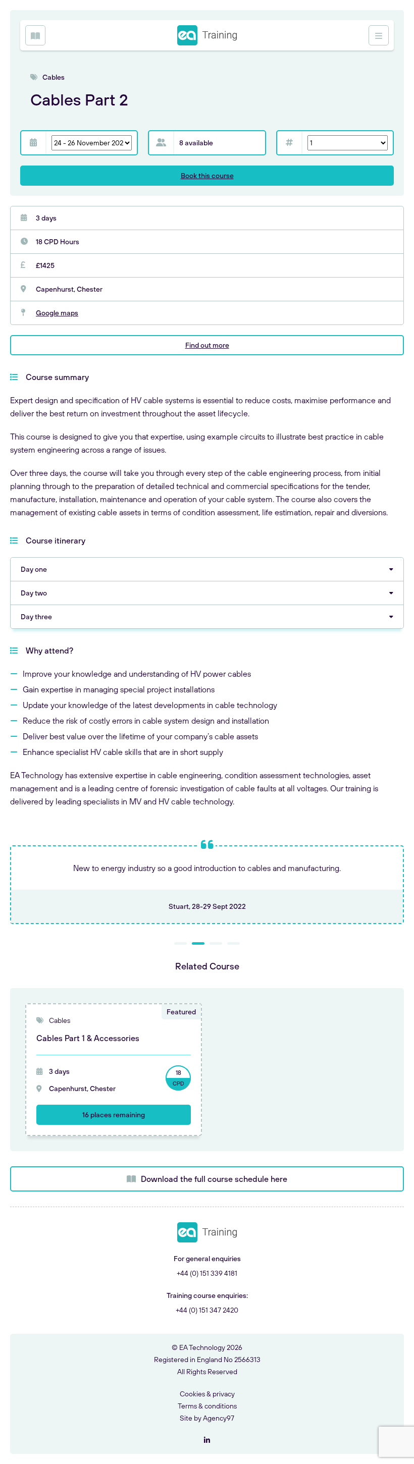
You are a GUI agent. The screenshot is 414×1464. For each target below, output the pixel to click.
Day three (36, 616)
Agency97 (218, 1418)
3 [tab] (216, 943)
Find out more (207, 345)
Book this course (207, 175)
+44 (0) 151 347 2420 (207, 1310)
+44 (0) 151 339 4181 (207, 1273)
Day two (34, 593)
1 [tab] (180, 943)
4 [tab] (233, 943)
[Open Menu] (35, 35)
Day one (34, 569)
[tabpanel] (207, 884)
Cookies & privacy (207, 1393)
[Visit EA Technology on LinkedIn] (207, 1440)
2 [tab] (198, 943)
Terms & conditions (207, 1406)
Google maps (57, 312)
